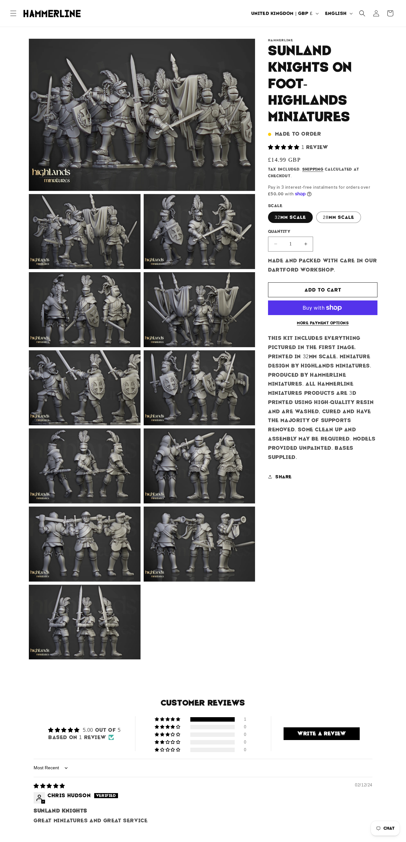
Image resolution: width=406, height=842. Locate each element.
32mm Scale (290, 217)
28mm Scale (338, 217)
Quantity (279, 231)
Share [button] (283, 477)
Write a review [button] (322, 733)
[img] (49, 786)
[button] (13, 13)
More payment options (323, 323)
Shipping (313, 169)
